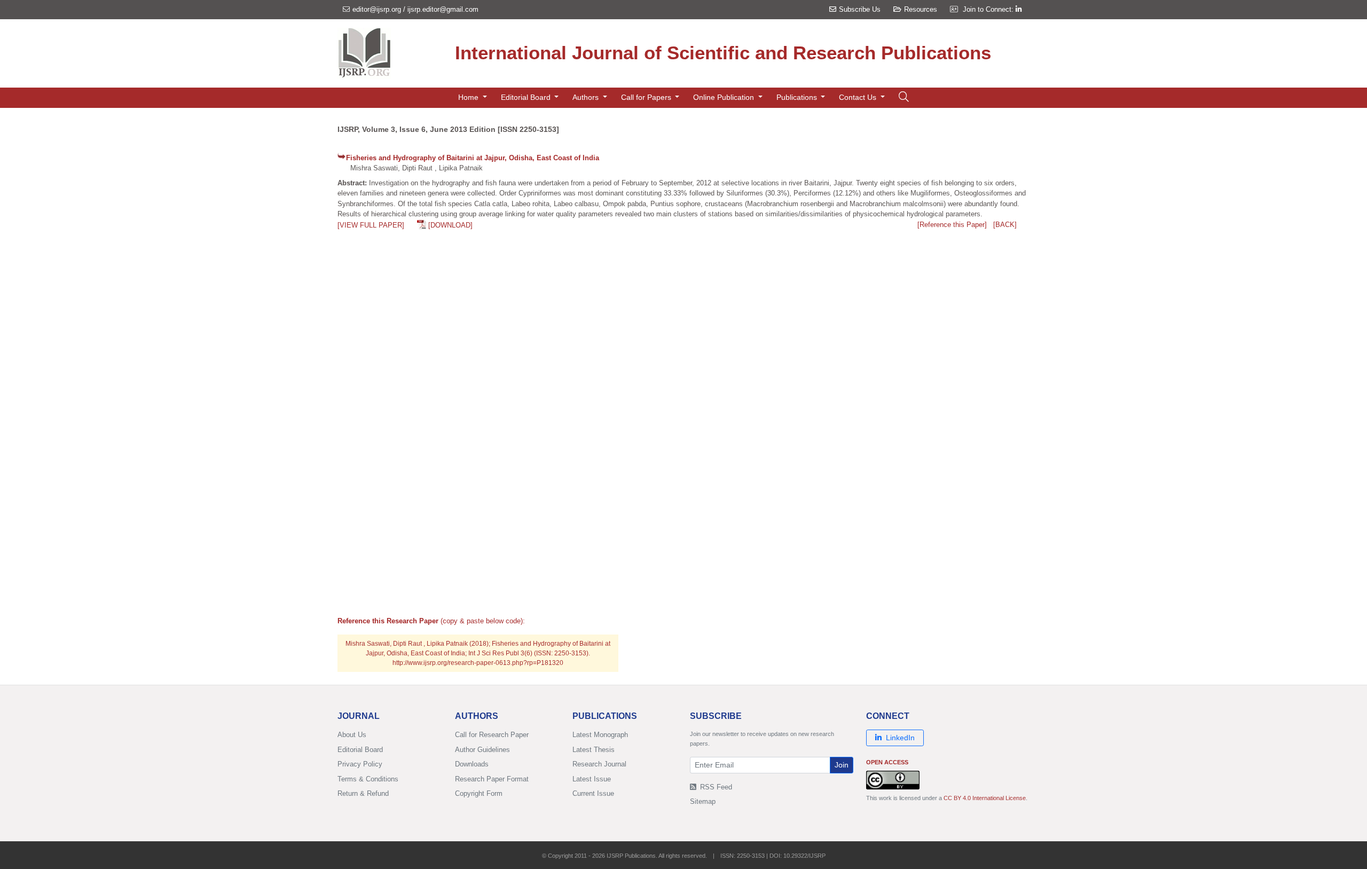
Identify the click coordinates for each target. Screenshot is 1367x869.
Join (842, 765)
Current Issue (593, 793)
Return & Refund (363, 793)
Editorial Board (360, 750)
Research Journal (599, 764)
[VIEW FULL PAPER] (370, 225)
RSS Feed (715, 787)
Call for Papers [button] (647, 97)
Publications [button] (797, 97)
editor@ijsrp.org (376, 9)
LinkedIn (900, 737)
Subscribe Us (860, 9)
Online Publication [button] (724, 97)
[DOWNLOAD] (450, 225)
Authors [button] (586, 97)
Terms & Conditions (367, 779)
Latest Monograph (600, 735)
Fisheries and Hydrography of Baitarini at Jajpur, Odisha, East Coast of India (472, 158)
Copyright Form (478, 793)
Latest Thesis (593, 750)
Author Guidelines (482, 750)
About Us (351, 735)
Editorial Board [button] (527, 97)
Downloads (472, 764)
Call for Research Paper (492, 735)
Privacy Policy (359, 764)
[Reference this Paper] (952, 225)
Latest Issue (591, 779)
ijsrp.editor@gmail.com (442, 9)
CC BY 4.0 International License (985, 798)
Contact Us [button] (858, 97)
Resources (920, 9)
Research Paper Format (492, 779)
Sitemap (703, 801)
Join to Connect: (989, 9)
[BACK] (1005, 225)
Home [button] (469, 97)
